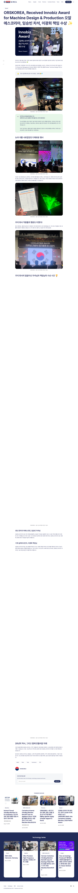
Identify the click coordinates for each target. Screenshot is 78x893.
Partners (43, 807)
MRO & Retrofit (26, 807)
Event (7, 853)
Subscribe (68, 1)
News (23, 762)
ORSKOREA (23, 769)
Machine (7, 807)
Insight (62, 853)
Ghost (21, 888)
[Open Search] (73, 2)
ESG (40, 762)
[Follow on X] (73, 886)
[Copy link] (3, 64)
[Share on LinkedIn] (3, 61)
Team (28, 762)
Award (6, 8)
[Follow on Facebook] (71, 886)
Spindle (26, 853)
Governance (34, 762)
